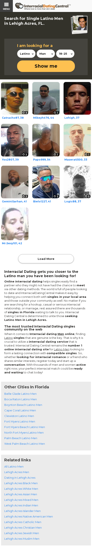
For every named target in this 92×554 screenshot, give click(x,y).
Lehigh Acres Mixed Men (21, 499)
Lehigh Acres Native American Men (28, 516)
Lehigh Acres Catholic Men (22, 522)
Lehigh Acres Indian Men (21, 505)
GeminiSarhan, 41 (14, 201)
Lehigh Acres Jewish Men (21, 533)
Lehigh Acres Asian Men (20, 494)
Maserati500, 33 (75, 159)
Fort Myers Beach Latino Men (24, 427)
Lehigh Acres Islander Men (22, 511)
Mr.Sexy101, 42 (12, 243)
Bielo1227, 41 (42, 201)
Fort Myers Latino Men (19, 421)
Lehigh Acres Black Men (21, 483)
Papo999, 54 (41, 159)
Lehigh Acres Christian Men (23, 527)
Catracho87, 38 (13, 117)
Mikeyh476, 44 (43, 117)
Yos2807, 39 (10, 159)
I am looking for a (35, 45)
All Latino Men (14, 466)
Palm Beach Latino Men (20, 438)
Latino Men (61, 349)
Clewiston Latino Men (19, 416)
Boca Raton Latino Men (20, 399)
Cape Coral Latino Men (20, 410)
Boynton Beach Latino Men (23, 404)
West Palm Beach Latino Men (24, 443)
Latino (8, 337)
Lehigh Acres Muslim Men (21, 538)
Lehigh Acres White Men (21, 488)
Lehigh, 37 (71, 117)
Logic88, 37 (72, 201)
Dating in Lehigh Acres (19, 477)
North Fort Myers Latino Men (24, 432)
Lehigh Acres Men (16, 472)
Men (61, 334)
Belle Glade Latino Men (20, 393)
